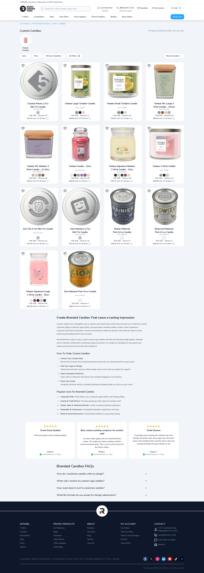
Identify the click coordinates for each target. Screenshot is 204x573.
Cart (177, 8)
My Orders (125, 528)
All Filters (73, 56)
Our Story (91, 531)
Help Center (126, 543)
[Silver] (38, 112)
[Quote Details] (47, 118)
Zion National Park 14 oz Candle (80, 291)
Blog (89, 535)
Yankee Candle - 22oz (80, 166)
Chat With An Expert (166, 539)
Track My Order (127, 531)
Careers (90, 539)
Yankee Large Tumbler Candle (80, 103)
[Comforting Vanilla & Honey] (165, 112)
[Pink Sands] (83, 112)
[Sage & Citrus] (76, 112)
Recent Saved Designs (130, 535)
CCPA (81, 559)
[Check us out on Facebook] (145, 559)
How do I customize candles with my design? (80, 473)
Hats (22, 539)
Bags (55, 531)
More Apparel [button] (80, 16)
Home (54, 23)
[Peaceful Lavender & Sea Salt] (159, 112)
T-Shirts (23, 528)
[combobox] (65, 8)
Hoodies (23, 531)
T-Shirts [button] (25, 16)
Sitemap (116, 559)
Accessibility (25, 559)
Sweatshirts (25, 535)
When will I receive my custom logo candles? (80, 480)
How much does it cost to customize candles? (81, 488)
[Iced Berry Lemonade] (118, 175)
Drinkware (57, 535)
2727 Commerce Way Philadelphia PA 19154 (167, 529)
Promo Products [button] (98, 16)
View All (90, 543)
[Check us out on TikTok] (176, 559)
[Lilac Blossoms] (81, 175)
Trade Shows (58, 539)
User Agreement (59, 559)
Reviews (90, 528)
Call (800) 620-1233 (167, 535)
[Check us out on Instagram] (157, 559)
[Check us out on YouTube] (170, 559)
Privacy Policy (72, 559)
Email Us (161, 544)
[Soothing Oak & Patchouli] (162, 112)
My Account (159, 8)
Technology (58, 547)
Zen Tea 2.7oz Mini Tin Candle (38, 228)
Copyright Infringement (94, 559)
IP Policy (108, 559)
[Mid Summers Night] (80, 112)
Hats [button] (52, 16)
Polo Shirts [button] (63, 16)
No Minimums (59, 528)
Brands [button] (113, 16)
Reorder (124, 539)
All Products (25, 23)
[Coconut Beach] (71, 175)
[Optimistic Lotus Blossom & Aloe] (169, 112)
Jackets (23, 547)
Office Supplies (59, 543)
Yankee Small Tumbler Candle (122, 103)
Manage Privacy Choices (41, 559)
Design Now (177, 17)
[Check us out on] (164, 559)
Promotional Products (41, 23)
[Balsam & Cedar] (122, 175)
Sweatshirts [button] (39, 16)
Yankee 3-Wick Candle (164, 166)
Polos (22, 543)
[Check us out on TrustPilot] (182, 559)
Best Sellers (127, 16)
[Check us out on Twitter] (151, 559)
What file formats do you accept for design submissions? (86, 495)
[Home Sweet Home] (85, 175)
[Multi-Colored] (122, 237)
